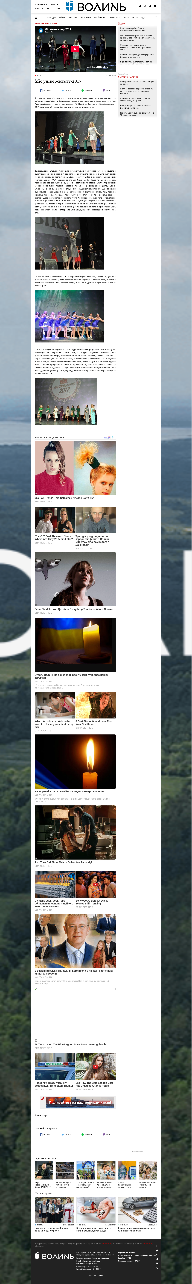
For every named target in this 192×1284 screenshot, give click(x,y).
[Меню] (36, 17)
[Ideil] (96, 1275)
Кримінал (115, 18)
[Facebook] (135, 7)
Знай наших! (100, 18)
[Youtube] (155, 7)
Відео (143, 18)
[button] (54, 5)
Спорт (126, 18)
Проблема (85, 18)
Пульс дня (51, 18)
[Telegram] (150, 7)
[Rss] (157, 1268)
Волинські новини (42, 23)
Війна (62, 18)
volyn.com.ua (106, 1244)
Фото (135, 18)
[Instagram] (145, 7)
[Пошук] (156, 17)
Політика (72, 18)
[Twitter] (140, 7)
